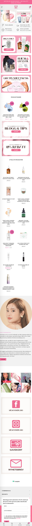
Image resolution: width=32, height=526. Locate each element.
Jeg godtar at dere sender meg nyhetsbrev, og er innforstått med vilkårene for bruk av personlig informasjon (16, 517)
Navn (5, 506)
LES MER (3, 359)
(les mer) (18, 518)
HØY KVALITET (24, 1)
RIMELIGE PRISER (16, 3)
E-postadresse (8, 510)
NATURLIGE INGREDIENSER (11, 1)
